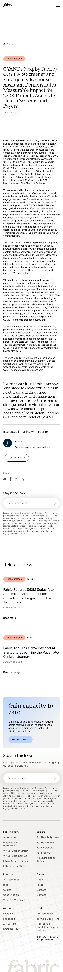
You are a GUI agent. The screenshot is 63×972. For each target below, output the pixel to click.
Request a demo (20, 739)
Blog (5, 884)
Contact (41, 895)
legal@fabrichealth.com (14, 533)
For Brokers (43, 852)
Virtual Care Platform (15, 850)
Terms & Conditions (48, 918)
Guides (7, 890)
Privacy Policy (45, 913)
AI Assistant (10, 837)
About (40, 879)
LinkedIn (8, 913)
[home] (8, 5)
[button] (58, 5)
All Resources (11, 879)
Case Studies (11, 895)
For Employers (45, 847)
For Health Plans (46, 842)
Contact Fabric (17, 457)
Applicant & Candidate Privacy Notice (47, 927)
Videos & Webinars (14, 900)
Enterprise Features (14, 866)
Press (40, 884)
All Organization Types (46, 859)
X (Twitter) (9, 923)
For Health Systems (48, 837)
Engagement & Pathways (11, 844)
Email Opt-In (10, 929)
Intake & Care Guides (15, 861)
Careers (41, 890)
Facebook (9, 918)
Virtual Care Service (15, 856)
